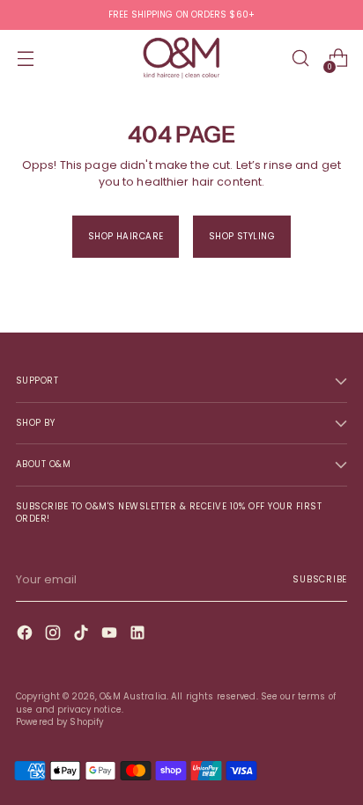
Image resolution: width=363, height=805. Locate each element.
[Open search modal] (300, 58)
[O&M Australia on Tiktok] (82, 635)
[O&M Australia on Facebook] (26, 635)
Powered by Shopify (59, 722)
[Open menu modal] (25, 58)
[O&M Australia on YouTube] (111, 635)
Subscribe (320, 579)
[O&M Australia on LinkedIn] (139, 635)
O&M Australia (133, 696)
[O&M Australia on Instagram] (54, 635)
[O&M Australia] (181, 58)
